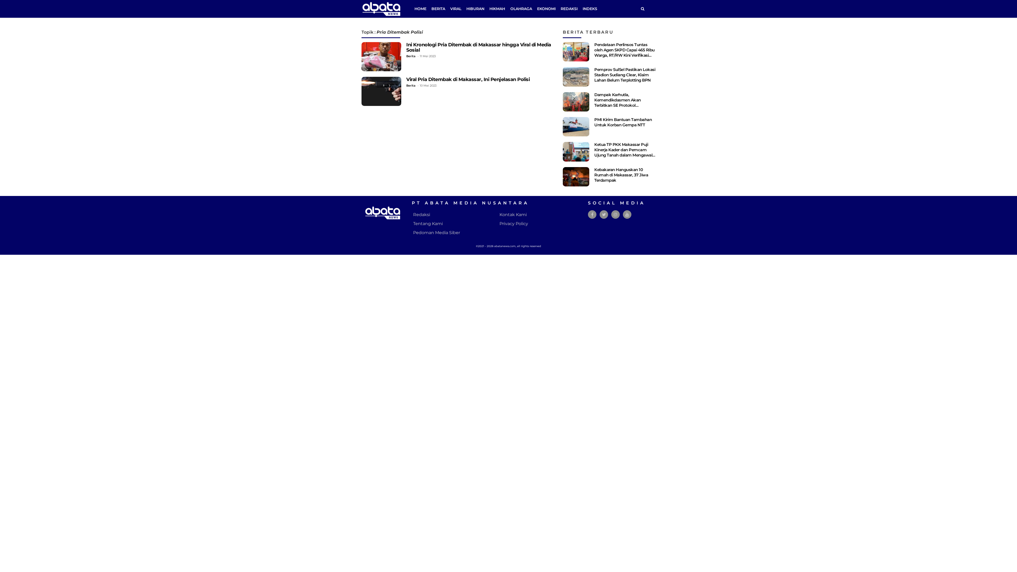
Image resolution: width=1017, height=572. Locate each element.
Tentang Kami (428, 223)
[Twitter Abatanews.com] (604, 214)
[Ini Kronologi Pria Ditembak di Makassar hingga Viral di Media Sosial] (381, 56)
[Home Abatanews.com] (381, 8)
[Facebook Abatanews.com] (592, 214)
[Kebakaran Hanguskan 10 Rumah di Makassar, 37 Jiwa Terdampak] (576, 176)
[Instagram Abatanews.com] (615, 214)
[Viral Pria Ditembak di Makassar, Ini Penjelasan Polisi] (381, 91)
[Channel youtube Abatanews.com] (627, 214)
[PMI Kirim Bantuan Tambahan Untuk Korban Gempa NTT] (576, 126)
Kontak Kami (513, 214)
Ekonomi (546, 8)
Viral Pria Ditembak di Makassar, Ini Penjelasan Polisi (468, 79)
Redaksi (569, 8)
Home (420, 8)
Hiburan (475, 8)
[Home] (642, 9)
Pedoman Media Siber (436, 232)
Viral (455, 8)
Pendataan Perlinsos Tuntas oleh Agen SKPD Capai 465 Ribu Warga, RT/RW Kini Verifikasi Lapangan (624, 52)
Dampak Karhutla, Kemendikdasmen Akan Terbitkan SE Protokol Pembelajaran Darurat (617, 102)
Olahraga (521, 8)
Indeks (590, 8)
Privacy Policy (513, 223)
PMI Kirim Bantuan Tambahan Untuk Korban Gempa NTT (623, 122)
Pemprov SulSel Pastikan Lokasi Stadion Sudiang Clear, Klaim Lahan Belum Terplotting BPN (624, 75)
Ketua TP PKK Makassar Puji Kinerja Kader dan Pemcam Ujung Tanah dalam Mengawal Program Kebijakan (623, 152)
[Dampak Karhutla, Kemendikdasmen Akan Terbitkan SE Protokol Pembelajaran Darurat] (576, 101)
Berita (438, 8)
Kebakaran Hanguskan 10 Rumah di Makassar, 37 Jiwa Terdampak (621, 175)
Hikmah (497, 8)
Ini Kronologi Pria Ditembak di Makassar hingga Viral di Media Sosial (478, 47)
